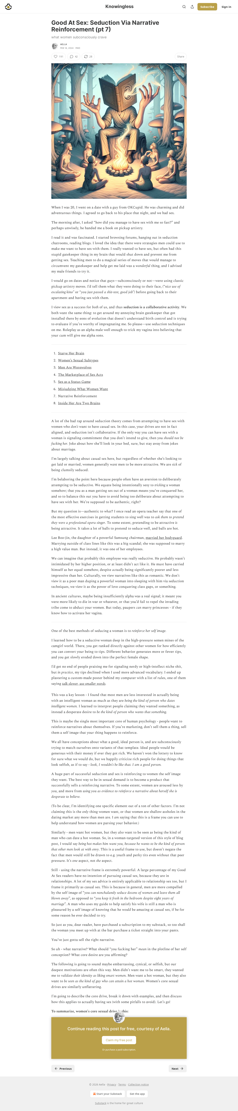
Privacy (111, 1084)
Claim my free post (119, 1040)
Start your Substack (109, 1094)
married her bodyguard (164, 538)
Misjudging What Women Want (83, 389)
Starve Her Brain (71, 353)
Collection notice (138, 1084)
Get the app (137, 1094)
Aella (63, 44)
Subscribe (207, 7)
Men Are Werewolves (74, 367)
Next (175, 1068)
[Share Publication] (192, 6)
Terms (122, 1084)
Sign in (226, 7)
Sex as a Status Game (74, 382)
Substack (100, 1103)
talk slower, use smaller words (83, 683)
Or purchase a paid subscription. (119, 1049)
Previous (66, 1068)
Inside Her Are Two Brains (79, 403)
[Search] (184, 6)
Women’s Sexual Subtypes (78, 360)
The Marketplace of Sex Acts (80, 374)
